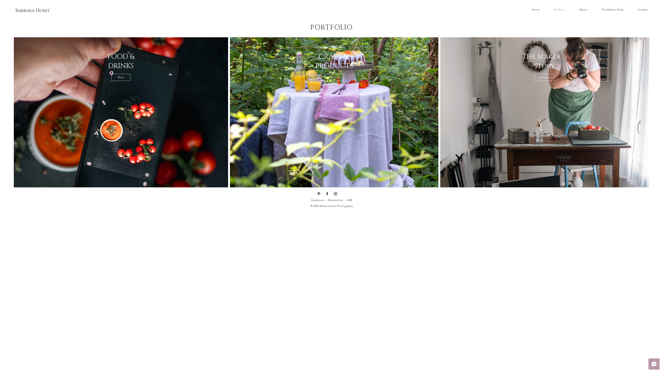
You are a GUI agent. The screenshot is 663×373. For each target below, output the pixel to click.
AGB (349, 200)
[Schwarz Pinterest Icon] (319, 194)
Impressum (317, 200)
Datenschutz (335, 200)
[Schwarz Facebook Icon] (327, 194)
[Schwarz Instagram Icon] (335, 194)
